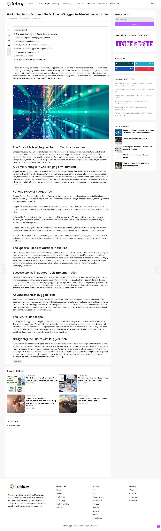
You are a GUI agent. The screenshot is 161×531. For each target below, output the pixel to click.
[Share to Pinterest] (9, 35)
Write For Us (102, 4)
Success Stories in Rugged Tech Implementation (34, 48)
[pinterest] (137, 69)
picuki (27, 503)
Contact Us (60, 497)
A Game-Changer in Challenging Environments (33, 37)
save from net (13, 506)
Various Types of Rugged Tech (27, 41)
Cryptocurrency (98, 497)
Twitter (133, 493)
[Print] (9, 45)
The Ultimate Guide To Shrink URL (135, 138)
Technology (67, 4)
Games (95, 514)
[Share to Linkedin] (9, 40)
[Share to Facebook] (9, 25)
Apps (94, 493)
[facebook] (116, 69)
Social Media (97, 500)
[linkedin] (117, 64)
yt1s (43, 503)
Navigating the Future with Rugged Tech (31, 59)
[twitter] (137, 64)
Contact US (114, 4)
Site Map (59, 507)
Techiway (75, 526)
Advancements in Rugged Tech (27, 52)
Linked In (133, 500)
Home (30, 4)
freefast (21, 503)
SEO (94, 490)
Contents (20, 30)
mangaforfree (25, 506)
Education (91, 4)
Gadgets (96, 507)
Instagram (134, 497)
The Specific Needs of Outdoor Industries (32, 45)
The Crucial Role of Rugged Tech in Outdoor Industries (36, 34)
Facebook (133, 490)
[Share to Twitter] (9, 30)
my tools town (34, 503)
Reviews (79, 4)
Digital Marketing (52, 4)
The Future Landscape (24, 56)
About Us (39, 4)
